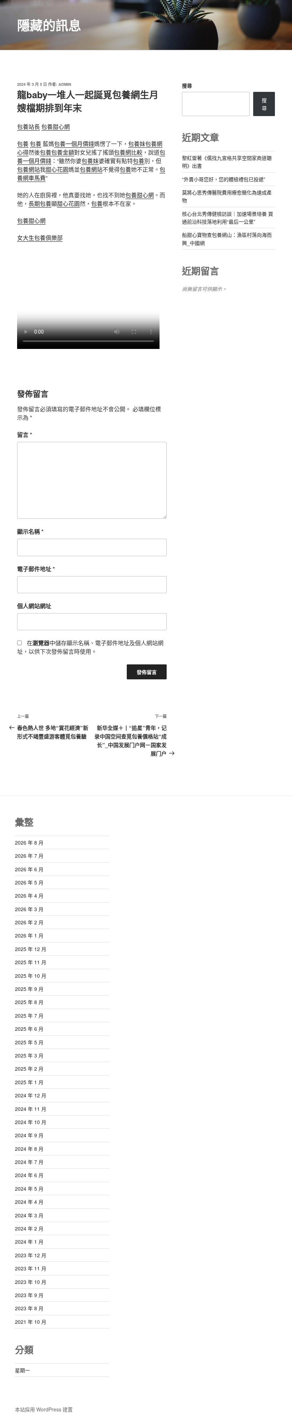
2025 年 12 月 (30, 948)
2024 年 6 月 (29, 1175)
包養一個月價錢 (74, 144)
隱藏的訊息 (49, 25)
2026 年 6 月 (29, 869)
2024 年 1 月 (29, 1241)
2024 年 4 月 (29, 1201)
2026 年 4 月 (29, 895)
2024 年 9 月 (29, 1135)
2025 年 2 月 (29, 1068)
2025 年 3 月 (29, 1055)
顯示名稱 (30, 531)
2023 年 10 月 (30, 1281)
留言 (24, 434)
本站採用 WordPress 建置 (44, 1409)
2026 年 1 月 (29, 935)
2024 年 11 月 (30, 1108)
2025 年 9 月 (29, 988)
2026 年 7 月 (29, 855)
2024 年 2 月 (29, 1228)
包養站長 (28, 126)
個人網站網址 (34, 606)
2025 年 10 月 (30, 975)
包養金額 (62, 152)
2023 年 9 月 (29, 1295)
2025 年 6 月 (29, 1028)
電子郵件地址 (36, 569)
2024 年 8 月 (29, 1148)
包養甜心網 (55, 126)
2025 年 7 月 (29, 1015)
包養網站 (28, 169)
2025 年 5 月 (29, 1042)
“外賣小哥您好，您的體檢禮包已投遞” (223, 179)
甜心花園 (57, 169)
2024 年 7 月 (29, 1161)
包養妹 (136, 144)
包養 (22, 144)
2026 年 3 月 (29, 909)
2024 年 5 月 (29, 1188)
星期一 (22, 1370)
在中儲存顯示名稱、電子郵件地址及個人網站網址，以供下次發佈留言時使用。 (90, 647)
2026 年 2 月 (29, 922)
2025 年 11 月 (30, 962)
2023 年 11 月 (30, 1268)
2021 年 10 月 (30, 1321)
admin (64, 84)
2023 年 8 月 (29, 1308)
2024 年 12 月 (30, 1095)
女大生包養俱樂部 (40, 238)
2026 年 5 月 (29, 882)
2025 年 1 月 (29, 1082)
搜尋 (187, 85)
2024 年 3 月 (29, 1215)
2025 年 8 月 (29, 1001)
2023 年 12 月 (30, 1255)
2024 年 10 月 (30, 1121)
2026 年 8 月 (29, 842)
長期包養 (39, 203)
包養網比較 (128, 152)
